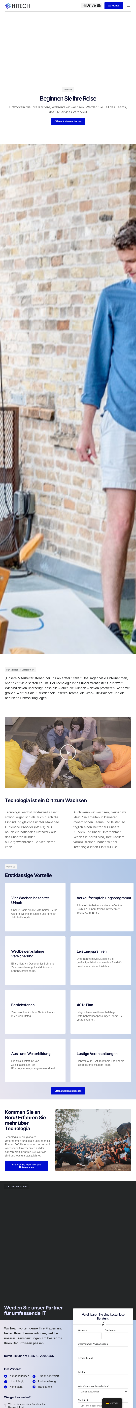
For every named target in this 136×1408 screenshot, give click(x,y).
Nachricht (83, 1400)
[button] (128, 5)
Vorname (82, 1330)
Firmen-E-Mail (85, 1358)
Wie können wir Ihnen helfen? (93, 1386)
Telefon (82, 1372)
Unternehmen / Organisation (93, 1344)
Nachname (110, 1330)
